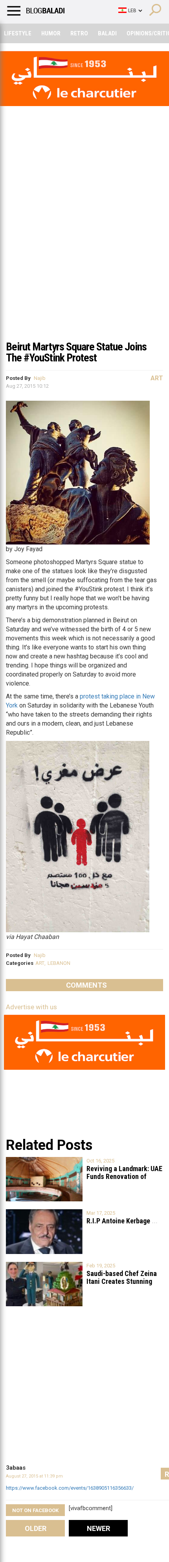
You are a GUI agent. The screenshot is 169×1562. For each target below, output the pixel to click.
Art (157, 378)
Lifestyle (17, 33)
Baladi (107, 33)
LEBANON (59, 963)
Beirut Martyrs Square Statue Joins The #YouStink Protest (76, 352)
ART (39, 963)
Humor (51, 33)
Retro (79, 33)
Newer (98, 1528)
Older (35, 1528)
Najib (40, 378)
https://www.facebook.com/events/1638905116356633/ (70, 1488)
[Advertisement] (84, 247)
